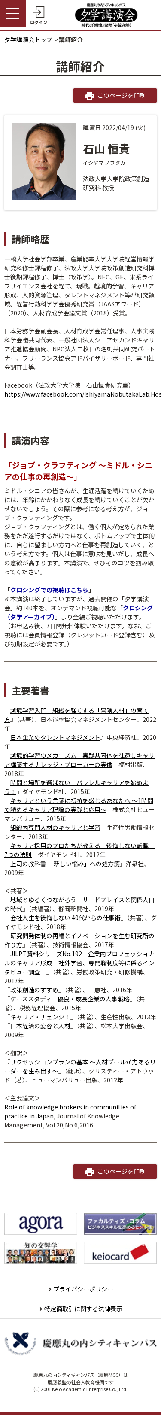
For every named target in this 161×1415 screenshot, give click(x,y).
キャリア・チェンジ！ (40, 1016)
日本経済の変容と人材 (40, 1025)
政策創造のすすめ (34, 989)
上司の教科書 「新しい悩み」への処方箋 (65, 863)
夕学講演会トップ (28, 39)
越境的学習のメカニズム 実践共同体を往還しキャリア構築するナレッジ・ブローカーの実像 (79, 760)
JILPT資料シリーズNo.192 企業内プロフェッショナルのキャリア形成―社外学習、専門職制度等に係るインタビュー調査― (79, 962)
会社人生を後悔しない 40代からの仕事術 (65, 917)
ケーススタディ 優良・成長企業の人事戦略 (70, 998)
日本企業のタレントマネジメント (55, 737)
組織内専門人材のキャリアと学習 (55, 827)
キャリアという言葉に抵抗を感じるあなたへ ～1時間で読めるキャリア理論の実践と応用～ (78, 805)
